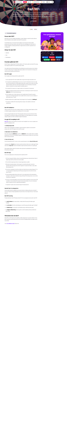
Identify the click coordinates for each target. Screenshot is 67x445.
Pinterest (52, 57)
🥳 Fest (31, 29)
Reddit (54, 59)
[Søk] (52, 2)
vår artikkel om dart (11, 223)
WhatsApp (47, 59)
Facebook (46, 57)
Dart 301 (6, 121)
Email (59, 59)
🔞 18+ (36, 29)
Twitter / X (59, 57)
